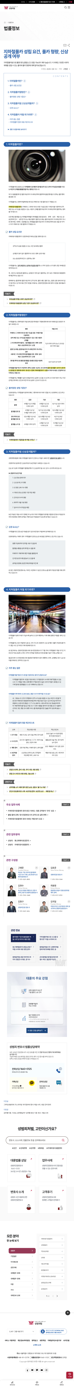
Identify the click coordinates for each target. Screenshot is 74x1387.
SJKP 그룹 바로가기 (16, 1331)
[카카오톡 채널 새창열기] (37, 1370)
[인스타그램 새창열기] (46, 1370)
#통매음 (41, 1148)
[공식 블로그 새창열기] (32, 1370)
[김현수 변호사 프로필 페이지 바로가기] (22, 890)
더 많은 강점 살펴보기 (35, 1030)
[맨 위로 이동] (67, 1312)
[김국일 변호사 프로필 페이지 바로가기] (54, 906)
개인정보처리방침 (24, 1340)
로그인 (23, 2)
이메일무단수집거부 (54, 1340)
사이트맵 (66, 1340)
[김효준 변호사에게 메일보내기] (69, 867)
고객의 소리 (37, 1345)
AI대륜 (70, 2)
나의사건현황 (32, 2)
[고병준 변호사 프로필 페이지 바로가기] (22, 873)
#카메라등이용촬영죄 (54, 1148)
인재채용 (61, 2)
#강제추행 (23, 1148)
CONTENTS (61, 76)
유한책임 (43, 1340)
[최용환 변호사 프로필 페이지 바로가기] (54, 890)
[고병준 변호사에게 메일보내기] (36, 867)
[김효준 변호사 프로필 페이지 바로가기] (54, 873)
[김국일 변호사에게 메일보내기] (69, 901)
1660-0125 (47, 2)
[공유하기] (68, 45)
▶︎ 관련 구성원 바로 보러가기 (17, 129)
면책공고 (35, 1340)
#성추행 (32, 1148)
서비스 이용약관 (10, 1340)
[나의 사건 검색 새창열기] (27, 1370)
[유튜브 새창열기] (42, 1370)
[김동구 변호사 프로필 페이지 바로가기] (22, 906)
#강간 (14, 1148)
